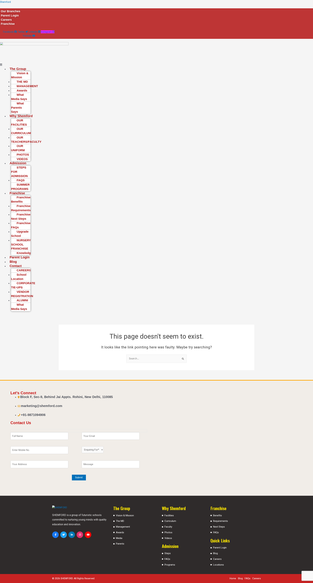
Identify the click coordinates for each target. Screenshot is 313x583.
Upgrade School (20, 234)
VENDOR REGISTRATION (22, 294)
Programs (169, 564)
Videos (168, 538)
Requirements (220, 521)
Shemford (5, 1)
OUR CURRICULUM (21, 131)
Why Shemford (21, 116)
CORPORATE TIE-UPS (23, 285)
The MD (120, 521)
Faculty (168, 526)
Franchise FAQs (20, 225)
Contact (16, 266)
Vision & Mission (19, 75)
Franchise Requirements (21, 208)
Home (233, 578)
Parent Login (20, 257)
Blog (13, 261)
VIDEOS (22, 159)
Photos (168, 532)
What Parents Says (17, 108)
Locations (218, 564)
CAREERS (24, 270)
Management (123, 526)
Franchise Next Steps (20, 216)
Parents (120, 543)
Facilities (169, 515)
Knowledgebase (28, 253)
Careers (217, 559)
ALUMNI (22, 300)
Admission (18, 163)
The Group (18, 69)
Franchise (17, 193)
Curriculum (170, 521)
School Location (18, 277)
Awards (22, 90)
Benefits (217, 515)
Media (119, 538)
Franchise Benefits (20, 199)
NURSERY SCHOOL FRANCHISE (21, 244)
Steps (167, 553)
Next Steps (219, 526)
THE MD (22, 81)
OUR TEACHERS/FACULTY (26, 139)
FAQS (21, 180)
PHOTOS (23, 154)
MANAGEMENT (27, 86)
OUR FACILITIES (19, 122)
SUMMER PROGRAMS (20, 187)
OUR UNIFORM (18, 148)
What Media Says (19, 97)
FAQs (167, 559)
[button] (134, 65)
